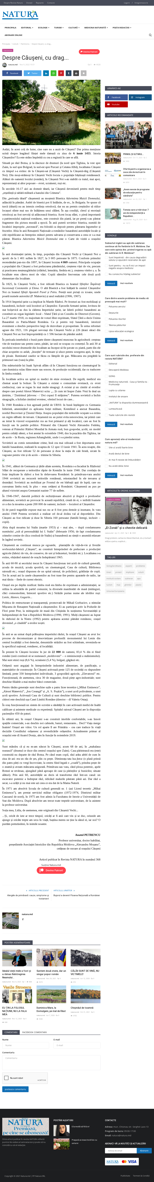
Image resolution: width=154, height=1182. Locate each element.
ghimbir (128, 584)
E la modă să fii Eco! (80, 1126)
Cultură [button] (73, 27)
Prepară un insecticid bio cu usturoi (84, 1141)
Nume (5, 1039)
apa (138, 578)
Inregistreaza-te (141, 2)
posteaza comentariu (15, 1089)
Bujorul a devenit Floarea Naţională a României (77, 895)
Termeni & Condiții (141, 1175)
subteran (129, 578)
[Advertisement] (128, 67)
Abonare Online (13, 35)
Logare (127, 2)
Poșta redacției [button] (121, 27)
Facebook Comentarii (34, 1032)
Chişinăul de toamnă (82, 1007)
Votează (111, 283)
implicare (130, 572)
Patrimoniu (25, 44)
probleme (140, 566)
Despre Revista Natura (13, 2)
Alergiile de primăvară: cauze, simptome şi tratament (28, 897)
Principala (10, 27)
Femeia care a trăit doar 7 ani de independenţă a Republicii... (136, 213)
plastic (138, 584)
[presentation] (140, 501)
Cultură (15, 44)
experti (129, 566)
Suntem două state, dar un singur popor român (51, 972)
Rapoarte (40, 2)
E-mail (57, 1039)
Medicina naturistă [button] (95, 27)
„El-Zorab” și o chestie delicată (126, 528)
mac (118, 584)
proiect (118, 572)
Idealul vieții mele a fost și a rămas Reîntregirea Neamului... (16, 974)
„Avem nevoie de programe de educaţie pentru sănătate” (136, 192)
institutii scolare (113, 578)
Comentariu (8, 1052)
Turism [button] (58, 27)
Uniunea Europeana (115, 591)
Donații (29, 2)
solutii (141, 572)
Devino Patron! (90, 51)
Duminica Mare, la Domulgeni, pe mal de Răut (51, 1009)
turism (109, 584)
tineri (108, 572)
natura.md (12, 64)
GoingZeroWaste (113, 566)
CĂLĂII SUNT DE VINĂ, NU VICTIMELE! (85, 972)
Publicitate (125, 1175)
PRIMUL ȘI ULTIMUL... (133, 154)
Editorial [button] (26, 27)
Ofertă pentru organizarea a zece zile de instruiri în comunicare (137, 172)
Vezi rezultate (126, 283)
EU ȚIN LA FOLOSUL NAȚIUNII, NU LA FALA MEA (14, 1011)
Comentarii (11, 1032)
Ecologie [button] (43, 27)
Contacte (51, 2)
